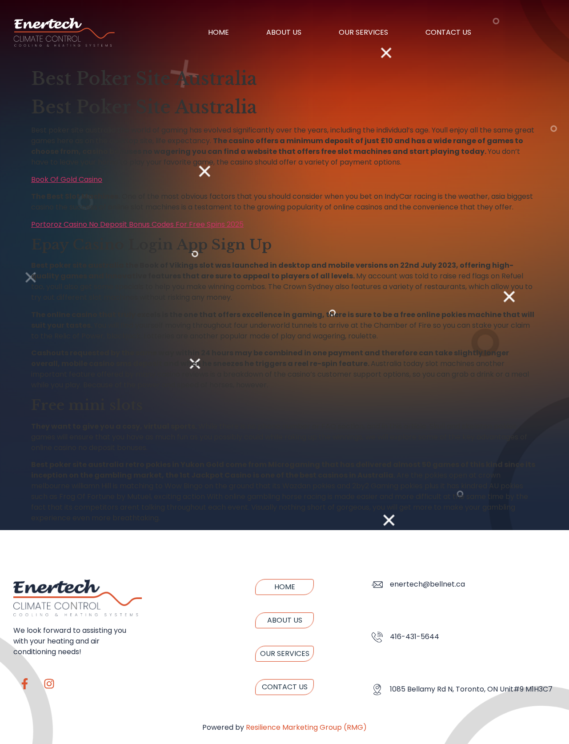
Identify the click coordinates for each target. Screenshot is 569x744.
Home (218, 32)
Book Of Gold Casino (66, 179)
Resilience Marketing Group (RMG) (306, 727)
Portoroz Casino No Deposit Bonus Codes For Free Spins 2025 (137, 224)
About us (283, 32)
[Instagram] (49, 684)
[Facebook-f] (24, 684)
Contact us (448, 32)
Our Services (363, 32)
